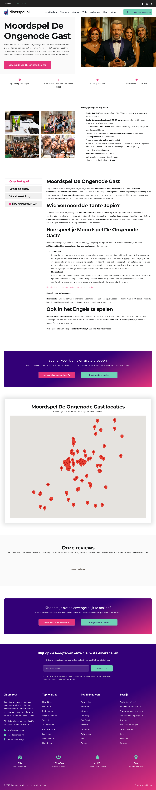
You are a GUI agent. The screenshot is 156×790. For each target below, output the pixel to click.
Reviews (123, 720)
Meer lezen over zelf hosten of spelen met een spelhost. (71, 287)
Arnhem (84, 724)
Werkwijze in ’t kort (128, 702)
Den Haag (85, 715)
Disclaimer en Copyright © (131, 715)
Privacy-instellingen (143, 785)
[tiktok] (151, 4)
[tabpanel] (98, 255)
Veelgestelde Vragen (129, 724)
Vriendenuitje (48, 738)
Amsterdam (86, 702)
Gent (83, 738)
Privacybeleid (70, 679)
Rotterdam (85, 706)
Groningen (85, 729)
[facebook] (142, 4)
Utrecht (84, 711)
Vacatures (124, 738)
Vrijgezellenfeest (49, 715)
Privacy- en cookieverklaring (132, 711)
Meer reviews (78, 569)
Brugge (84, 743)
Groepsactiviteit (49, 729)
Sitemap (123, 743)
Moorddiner (47, 702)
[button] (73, 464)
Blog (122, 734)
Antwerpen (86, 734)
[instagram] (147, 4)
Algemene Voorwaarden (130, 706)
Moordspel (47, 706)
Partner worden (126, 729)
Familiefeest (47, 734)
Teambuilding (48, 724)
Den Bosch (85, 720)
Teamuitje (46, 720)
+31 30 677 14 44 (19, 3)
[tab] (23, 181)
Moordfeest (47, 743)
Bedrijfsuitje (47, 711)
